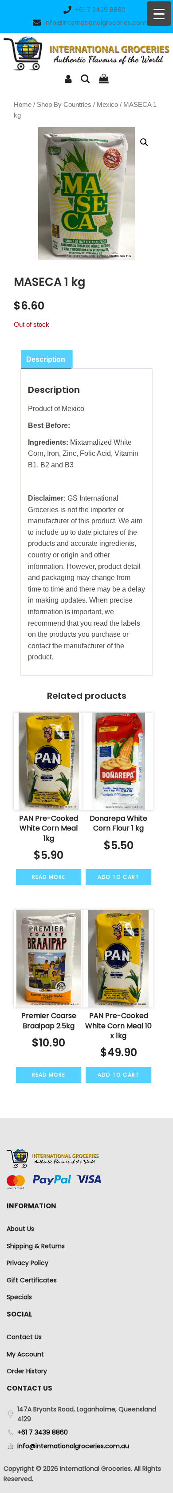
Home (22, 104)
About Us (20, 1228)
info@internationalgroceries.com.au (100, 22)
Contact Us (24, 1336)
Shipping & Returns (36, 1246)
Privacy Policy (27, 1262)
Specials (19, 1297)
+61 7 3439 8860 (100, 9)
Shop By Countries (64, 104)
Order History (27, 1371)
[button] (144, 142)
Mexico (107, 104)
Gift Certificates (32, 1280)
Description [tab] (45, 359)
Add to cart (118, 877)
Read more (48, 877)
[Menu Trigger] (159, 13)
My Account (25, 1354)
